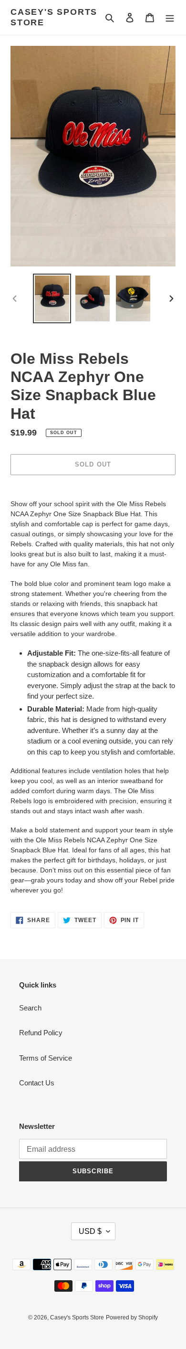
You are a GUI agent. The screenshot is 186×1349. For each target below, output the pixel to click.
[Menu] (170, 17)
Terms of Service (45, 1058)
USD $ (90, 1231)
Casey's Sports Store (53, 17)
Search (30, 1008)
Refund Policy (40, 1033)
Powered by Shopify (132, 1317)
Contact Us (36, 1083)
